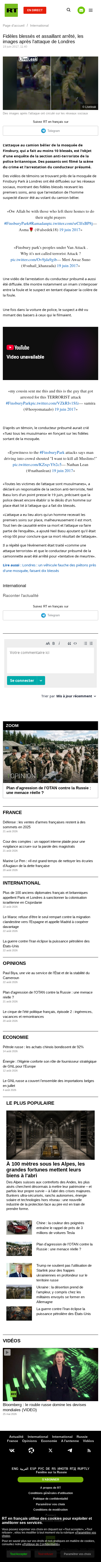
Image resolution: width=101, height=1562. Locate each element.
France (12, 812)
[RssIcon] (89, 1450)
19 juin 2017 (69, 229)
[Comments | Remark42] (50, 670)
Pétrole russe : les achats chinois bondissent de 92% (43, 1047)
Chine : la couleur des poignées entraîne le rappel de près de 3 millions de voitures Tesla (60, 1228)
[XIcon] (50, 1450)
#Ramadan (38, 223)
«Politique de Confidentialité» (41, 1544)
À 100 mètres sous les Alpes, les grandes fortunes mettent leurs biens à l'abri (45, 1169)
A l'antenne (70, 1441)
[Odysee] (31, 1450)
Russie (82, 1437)
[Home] (11, 10)
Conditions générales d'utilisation (50, 1493)
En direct (35, 10)
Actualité (16, 1437)
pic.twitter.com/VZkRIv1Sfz (55, 403)
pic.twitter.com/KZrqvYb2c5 (37, 464)
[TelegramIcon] (70, 1450)
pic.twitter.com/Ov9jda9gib (34, 259)
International (14, 585)
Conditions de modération (50, 1509)
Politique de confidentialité (50, 1498)
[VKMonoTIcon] (12, 1450)
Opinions (14, 963)
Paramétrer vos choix (50, 1504)
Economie (15, 1037)
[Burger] (90, 10)
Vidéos (11, 1340)
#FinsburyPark (16, 223)
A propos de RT (50, 1487)
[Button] (81, 10)
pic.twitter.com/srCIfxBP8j (70, 223)
